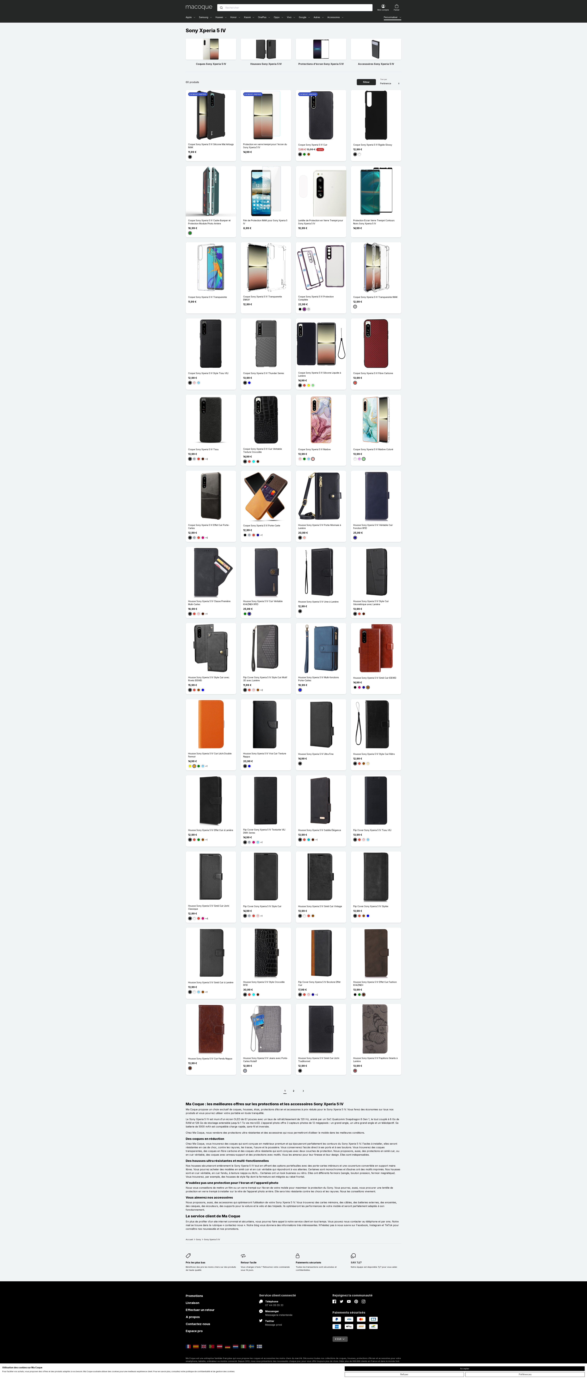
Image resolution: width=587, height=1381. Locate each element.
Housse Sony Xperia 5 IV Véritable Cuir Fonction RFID (373, 526)
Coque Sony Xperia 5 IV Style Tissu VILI (208, 373)
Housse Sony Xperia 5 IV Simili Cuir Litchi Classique (208, 907)
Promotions (194, 1296)
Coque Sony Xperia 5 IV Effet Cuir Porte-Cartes (208, 526)
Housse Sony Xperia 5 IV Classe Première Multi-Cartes (209, 603)
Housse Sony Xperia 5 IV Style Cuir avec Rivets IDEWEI (208, 679)
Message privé (273, 1324)
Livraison (192, 1303)
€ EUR (338, 1339)
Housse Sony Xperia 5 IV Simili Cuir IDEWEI (374, 678)
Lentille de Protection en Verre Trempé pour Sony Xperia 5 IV (320, 222)
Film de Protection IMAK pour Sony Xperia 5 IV (265, 222)
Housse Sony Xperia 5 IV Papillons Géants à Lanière (375, 1059)
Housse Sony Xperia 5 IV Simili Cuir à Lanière (210, 982)
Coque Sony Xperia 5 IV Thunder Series (263, 373)
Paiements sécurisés (308, 1262)
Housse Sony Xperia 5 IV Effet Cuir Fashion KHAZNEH (375, 983)
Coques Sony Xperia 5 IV (211, 63)
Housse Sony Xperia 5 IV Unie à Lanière (318, 601)
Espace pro (194, 1331)
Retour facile (249, 1262)
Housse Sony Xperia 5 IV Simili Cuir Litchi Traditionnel (318, 1059)
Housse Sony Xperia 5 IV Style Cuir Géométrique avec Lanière (371, 603)
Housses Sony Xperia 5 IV (266, 63)
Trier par (383, 79)
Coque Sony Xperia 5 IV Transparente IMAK (375, 297)
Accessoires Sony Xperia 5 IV (376, 63)
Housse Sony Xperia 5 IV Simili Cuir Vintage (320, 906)
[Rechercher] (221, 7)
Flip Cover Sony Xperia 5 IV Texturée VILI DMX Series (264, 831)
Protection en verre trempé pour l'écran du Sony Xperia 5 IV (265, 146)
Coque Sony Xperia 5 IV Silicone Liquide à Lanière (319, 374)
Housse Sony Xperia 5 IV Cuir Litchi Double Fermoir (210, 755)
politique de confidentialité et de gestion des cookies (210, 1371)
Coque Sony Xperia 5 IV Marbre (314, 449)
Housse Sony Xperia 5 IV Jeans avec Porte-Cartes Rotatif (265, 1059)
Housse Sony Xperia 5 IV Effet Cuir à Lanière (210, 830)
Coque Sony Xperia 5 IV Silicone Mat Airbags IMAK (211, 146)
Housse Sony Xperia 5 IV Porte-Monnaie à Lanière (319, 526)
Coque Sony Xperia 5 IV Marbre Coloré (373, 449)
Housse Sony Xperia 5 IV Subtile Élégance (319, 830)
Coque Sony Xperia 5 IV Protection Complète (316, 298)
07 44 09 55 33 (274, 1305)
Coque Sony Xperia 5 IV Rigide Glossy (372, 144)
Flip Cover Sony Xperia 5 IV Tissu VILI (372, 830)
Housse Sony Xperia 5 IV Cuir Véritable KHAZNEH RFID (263, 603)
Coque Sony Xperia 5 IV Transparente (207, 297)
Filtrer (366, 82)
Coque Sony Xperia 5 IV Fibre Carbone (373, 373)
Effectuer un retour (200, 1310)
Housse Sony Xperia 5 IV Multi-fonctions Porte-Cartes (318, 679)
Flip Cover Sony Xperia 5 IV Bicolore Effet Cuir (319, 983)
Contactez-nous (198, 1324)
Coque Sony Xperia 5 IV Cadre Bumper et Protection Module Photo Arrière (209, 222)
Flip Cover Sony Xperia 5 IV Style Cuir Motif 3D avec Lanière (265, 679)
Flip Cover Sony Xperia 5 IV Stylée (370, 906)
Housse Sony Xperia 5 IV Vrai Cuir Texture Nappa (264, 755)
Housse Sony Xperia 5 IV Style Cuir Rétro (374, 754)
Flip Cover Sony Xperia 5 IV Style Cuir (262, 906)
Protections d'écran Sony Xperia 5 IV (321, 63)
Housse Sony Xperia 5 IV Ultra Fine (316, 754)
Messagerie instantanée (278, 1314)
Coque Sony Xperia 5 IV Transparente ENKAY (262, 298)
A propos (193, 1317)
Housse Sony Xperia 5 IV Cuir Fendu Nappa (210, 1058)
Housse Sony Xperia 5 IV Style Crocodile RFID (264, 983)
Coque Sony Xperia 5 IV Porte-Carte (261, 525)
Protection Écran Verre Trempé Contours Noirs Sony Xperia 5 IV (374, 222)
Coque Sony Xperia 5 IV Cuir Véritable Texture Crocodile (262, 450)
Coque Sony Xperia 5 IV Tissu (203, 449)
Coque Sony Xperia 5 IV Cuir (312, 144)
